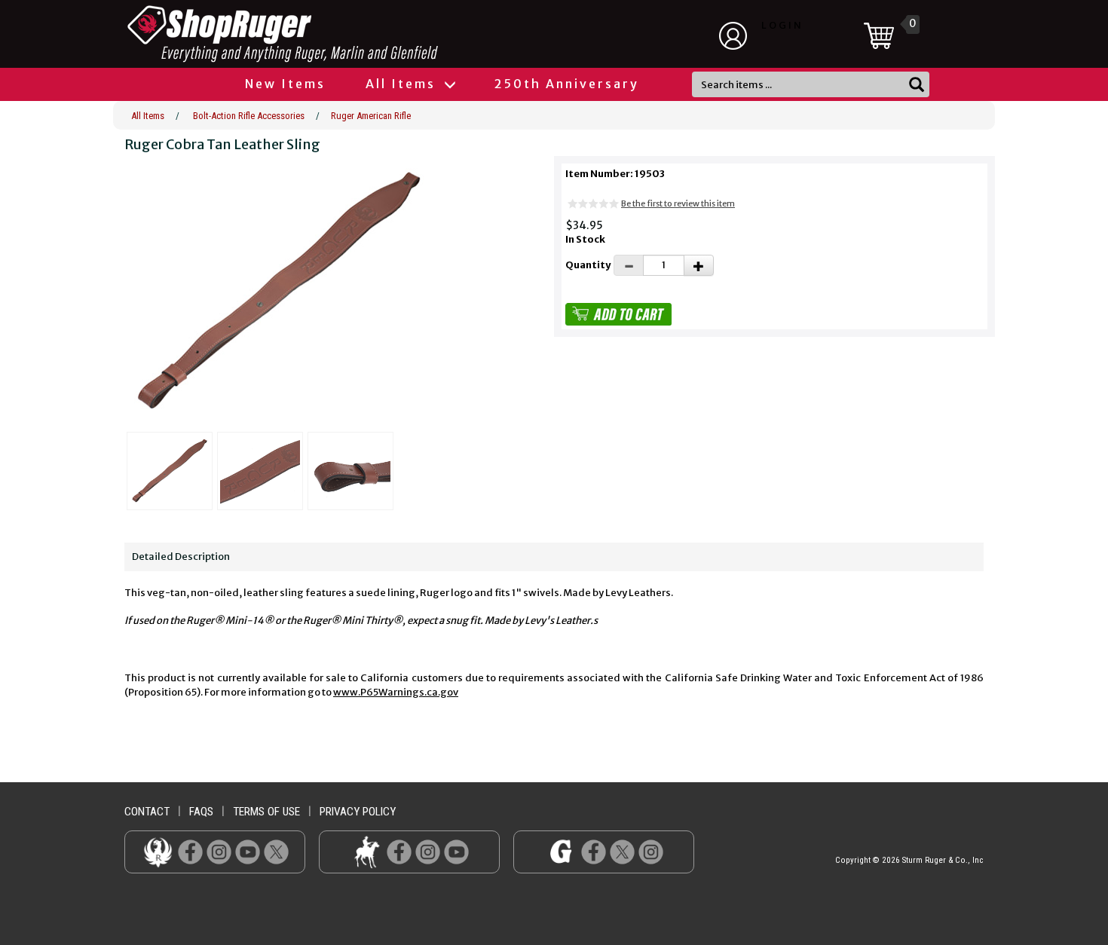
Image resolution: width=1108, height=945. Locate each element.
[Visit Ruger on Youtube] (247, 851)
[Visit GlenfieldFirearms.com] (561, 851)
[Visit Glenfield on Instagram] (651, 851)
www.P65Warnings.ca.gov (395, 692)
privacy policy (358, 811)
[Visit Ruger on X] (276, 851)
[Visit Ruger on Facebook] (190, 851)
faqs (201, 811)
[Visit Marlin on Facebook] (399, 851)
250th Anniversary (566, 83)
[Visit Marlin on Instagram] (428, 851)
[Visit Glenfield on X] (622, 851)
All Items (403, 83)
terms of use (266, 811)
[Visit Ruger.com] (158, 851)
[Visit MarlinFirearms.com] (367, 851)
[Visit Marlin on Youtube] (456, 851)
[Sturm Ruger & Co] (324, 34)
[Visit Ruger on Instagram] (219, 851)
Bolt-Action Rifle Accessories (249, 115)
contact (147, 811)
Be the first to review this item (678, 203)
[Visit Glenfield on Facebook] (593, 851)
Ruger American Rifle (371, 115)
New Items (285, 83)
